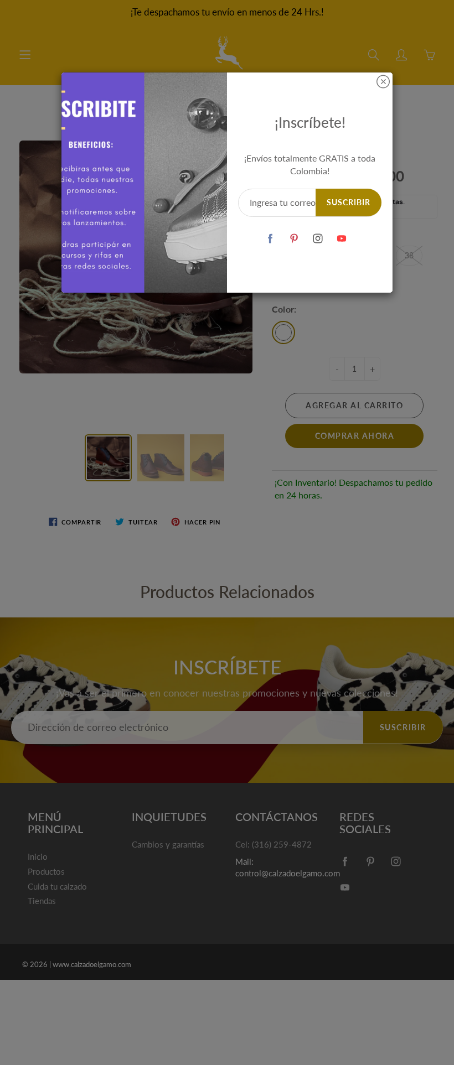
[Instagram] (318, 238)
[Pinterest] (294, 238)
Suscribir (348, 202)
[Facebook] (270, 238)
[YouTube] (342, 238)
